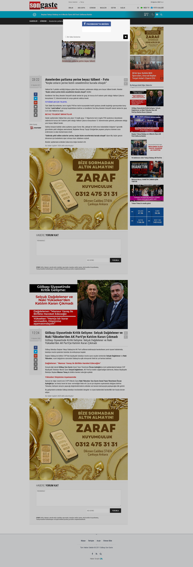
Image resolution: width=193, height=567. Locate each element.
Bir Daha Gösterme (73, 37)
